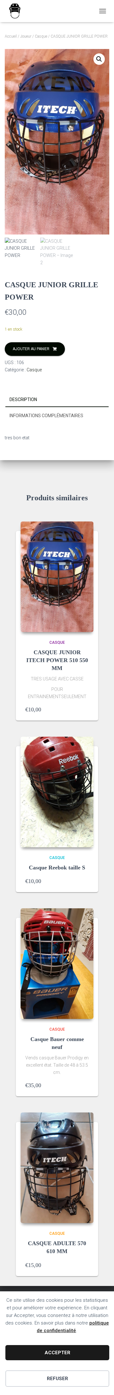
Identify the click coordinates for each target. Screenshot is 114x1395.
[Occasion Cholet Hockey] (17, 11)
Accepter (57, 1352)
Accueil (11, 36)
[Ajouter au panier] (85, 709)
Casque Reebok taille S (57, 867)
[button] (99, 59)
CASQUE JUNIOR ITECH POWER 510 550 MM (57, 660)
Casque (41, 36)
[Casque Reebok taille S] (57, 792)
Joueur (25, 36)
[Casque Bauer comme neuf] (57, 963)
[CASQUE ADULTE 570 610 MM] (57, 1167)
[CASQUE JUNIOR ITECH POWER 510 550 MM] (57, 576)
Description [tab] (23, 399)
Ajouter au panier (31, 349)
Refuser (57, 1378)
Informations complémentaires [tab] (46, 415)
